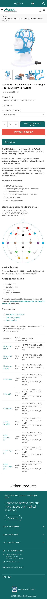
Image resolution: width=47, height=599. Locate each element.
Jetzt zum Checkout (23, 132)
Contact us (13, 518)
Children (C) (7, 408)
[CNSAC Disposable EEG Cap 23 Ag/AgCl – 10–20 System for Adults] (7, 75)
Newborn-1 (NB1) (7, 347)
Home (4, 16)
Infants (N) (7, 379)
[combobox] (19, 3)
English (17, 3)
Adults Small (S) (6, 423)
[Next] (42, 75)
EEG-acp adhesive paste (15, 314)
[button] (2, 10)
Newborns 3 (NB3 (7, 367)
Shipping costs (7, 100)
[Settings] (40, 10)
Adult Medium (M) (6, 437)
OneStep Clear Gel (13, 317)
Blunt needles (11, 320)
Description (10, 142)
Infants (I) (7, 394)
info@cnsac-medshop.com (14, 567)
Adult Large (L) (7, 452)
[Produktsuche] (43, 3)
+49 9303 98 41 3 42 (12, 562)
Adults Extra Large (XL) (7, 466)
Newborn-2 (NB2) (7, 357)
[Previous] (5, 75)
